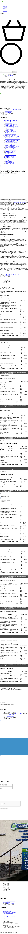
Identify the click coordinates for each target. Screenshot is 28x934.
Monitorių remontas (9, 141)
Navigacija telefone (9, 162)
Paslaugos (5, 6)
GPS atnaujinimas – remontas (9, 157)
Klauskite (5, 7)
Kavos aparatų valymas (10, 145)
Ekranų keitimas (8, 160)
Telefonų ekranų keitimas (10, 131)
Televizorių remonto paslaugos (9, 135)
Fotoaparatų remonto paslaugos (9, 150)
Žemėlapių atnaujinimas (10, 158)
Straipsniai (5, 8)
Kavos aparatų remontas (10, 144)
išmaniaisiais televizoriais (19, 202)
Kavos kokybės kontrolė (10, 147)
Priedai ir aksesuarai (9, 163)
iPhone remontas (9, 130)
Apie (4, 4)
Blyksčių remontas (9, 153)
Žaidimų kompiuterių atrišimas (11, 126)
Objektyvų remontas (9, 152)
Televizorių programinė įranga (11, 140)
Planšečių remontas (9, 125)
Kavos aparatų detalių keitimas (12, 146)
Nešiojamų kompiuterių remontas (12, 121)
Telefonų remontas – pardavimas (10, 127)
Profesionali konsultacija (10, 148)
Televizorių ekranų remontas (11, 137)
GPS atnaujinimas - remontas (9, 916)
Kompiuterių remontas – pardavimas (10, 120)
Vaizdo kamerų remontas (10, 155)
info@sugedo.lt (8, 112)
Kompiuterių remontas (7, 910)
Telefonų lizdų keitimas (10, 132)
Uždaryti (2, 13)
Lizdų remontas (8, 161)
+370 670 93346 (16, 109)
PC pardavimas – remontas (11, 124)
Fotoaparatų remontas (10, 151)
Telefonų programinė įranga (11, 134)
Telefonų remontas (9, 129)
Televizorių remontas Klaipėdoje (12, 136)
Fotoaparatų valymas (9, 156)
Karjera (1, 930)
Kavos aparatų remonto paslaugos (10, 142)
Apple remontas (8, 123)
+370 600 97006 (8, 111)
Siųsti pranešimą (4, 808)
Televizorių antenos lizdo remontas (12, 139)
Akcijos (4, 9)
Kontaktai (5, 11)
